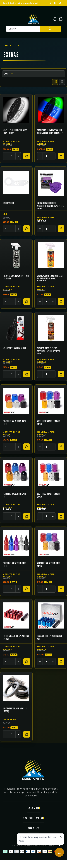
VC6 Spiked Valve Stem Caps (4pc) (14, 564)
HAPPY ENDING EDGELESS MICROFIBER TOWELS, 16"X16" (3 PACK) (50, 205)
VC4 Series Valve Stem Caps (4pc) (14, 495)
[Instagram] (50, 3)
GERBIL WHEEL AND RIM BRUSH (14, 348)
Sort (7, 74)
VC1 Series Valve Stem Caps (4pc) (48, 564)
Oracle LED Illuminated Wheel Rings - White (15, 132)
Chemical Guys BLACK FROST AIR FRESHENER (16, 277)
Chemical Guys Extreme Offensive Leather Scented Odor (48, 350)
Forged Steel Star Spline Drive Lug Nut (16, 637)
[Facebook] (55, 3)
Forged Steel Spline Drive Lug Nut (49, 637)
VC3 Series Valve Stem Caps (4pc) (48, 422)
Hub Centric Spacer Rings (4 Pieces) (15, 710)
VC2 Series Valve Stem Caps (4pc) (48, 495)
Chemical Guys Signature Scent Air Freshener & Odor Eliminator (50, 277)
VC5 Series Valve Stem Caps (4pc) (14, 422)
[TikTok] (60, 3)
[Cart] (60, 18)
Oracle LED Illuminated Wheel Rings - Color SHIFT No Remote (50, 132)
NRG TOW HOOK (8, 203)
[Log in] (54, 18)
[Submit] (50, 29)
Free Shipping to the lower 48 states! (20, 3)
